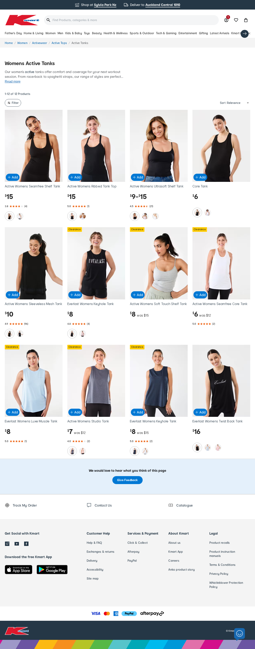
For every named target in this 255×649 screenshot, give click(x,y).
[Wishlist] (236, 20)
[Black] (9, 216)
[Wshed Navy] (72, 451)
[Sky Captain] (20, 333)
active (29, 72)
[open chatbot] (239, 634)
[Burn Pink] (82, 451)
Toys (87, 33)
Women (50, 33)
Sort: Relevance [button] (230, 102)
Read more (13, 81)
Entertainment (187, 33)
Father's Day (13, 33)
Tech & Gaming (166, 33)
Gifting (203, 33)
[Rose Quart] (218, 447)
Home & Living (33, 33)
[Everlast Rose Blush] (82, 333)
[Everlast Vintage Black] (72, 333)
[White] (20, 216)
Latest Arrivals (219, 33)
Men (60, 33)
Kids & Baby (73, 33)
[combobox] (131, 20)
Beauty (97, 33)
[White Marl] (145, 451)
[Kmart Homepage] (22, 20)
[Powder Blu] (207, 447)
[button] (245, 20)
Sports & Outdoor (142, 33)
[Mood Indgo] (134, 451)
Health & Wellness (116, 33)
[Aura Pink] (145, 216)
